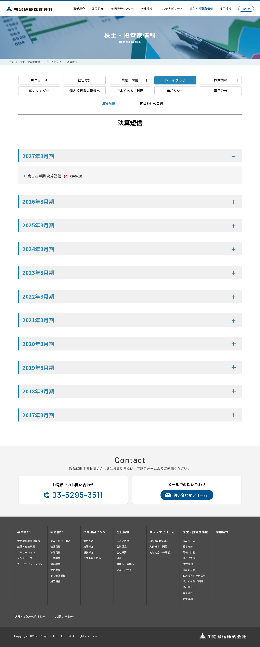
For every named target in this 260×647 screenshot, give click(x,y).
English (246, 8)
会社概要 (122, 552)
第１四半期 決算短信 (44, 175)
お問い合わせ (64, 616)
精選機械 (55, 546)
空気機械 (55, 564)
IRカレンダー (39, 90)
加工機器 (55, 581)
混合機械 (55, 569)
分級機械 (55, 558)
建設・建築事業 (26, 546)
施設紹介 (88, 546)
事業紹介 (79, 9)
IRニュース (39, 80)
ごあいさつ (123, 540)
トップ (10, 61)
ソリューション (26, 552)
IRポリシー (175, 90)
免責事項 (188, 598)
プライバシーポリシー (30, 616)
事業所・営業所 (125, 564)
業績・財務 (129, 80)
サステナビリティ (171, 9)
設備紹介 (88, 552)
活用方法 (88, 540)
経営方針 (84, 80)
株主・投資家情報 (201, 9)
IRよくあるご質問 (130, 90)
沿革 (119, 558)
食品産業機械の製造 (28, 540)
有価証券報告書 (151, 103)
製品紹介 (98, 9)
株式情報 (221, 80)
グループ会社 (124, 569)
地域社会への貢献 (160, 552)
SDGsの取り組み (159, 540)
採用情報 (226, 9)
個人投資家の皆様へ (84, 90)
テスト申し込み (92, 558)
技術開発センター (122, 9)
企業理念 (122, 546)
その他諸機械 (58, 575)
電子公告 (221, 90)
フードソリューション (30, 564)
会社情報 (147, 9)
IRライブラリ (53, 61)
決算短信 (108, 103)
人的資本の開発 (158, 546)
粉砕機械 (55, 552)
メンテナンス (24, 558)
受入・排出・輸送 (60, 540)
